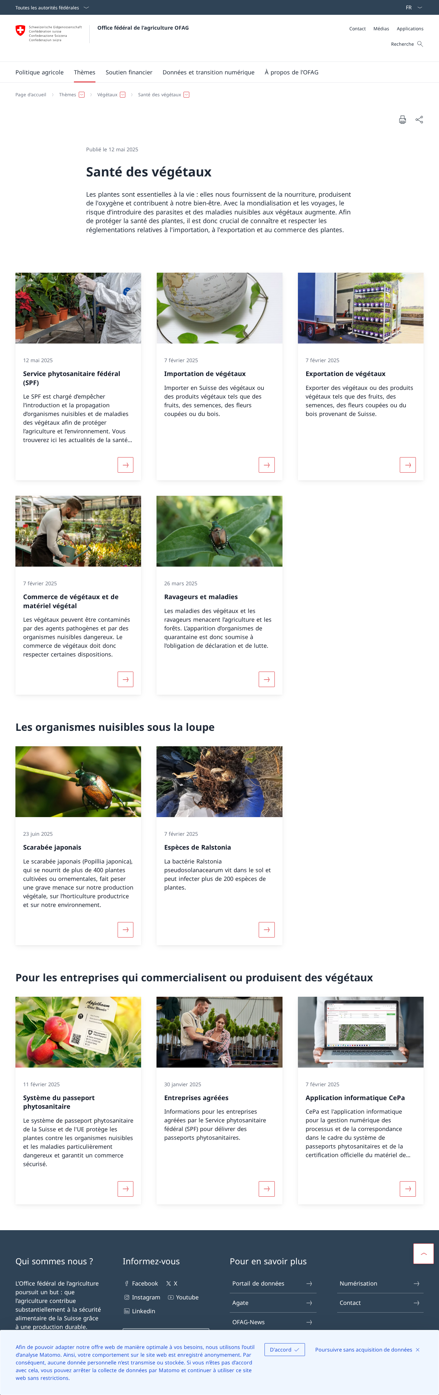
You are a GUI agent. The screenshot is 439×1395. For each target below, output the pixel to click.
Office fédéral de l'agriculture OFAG (143, 27)
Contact (350, 1302)
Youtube (187, 1297)
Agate (240, 1302)
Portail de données (258, 1283)
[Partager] (419, 119)
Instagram (146, 1297)
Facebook (145, 1283)
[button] (39, 72)
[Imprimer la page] (402, 119)
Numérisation (358, 1283)
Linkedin (143, 1311)
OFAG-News (248, 1322)
